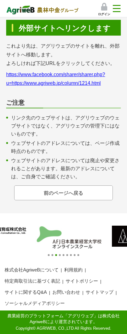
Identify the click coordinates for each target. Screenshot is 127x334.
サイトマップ (99, 292)
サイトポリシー (82, 281)
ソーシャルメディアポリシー (35, 303)
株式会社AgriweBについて (32, 269)
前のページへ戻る (63, 193)
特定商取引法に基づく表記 (32, 281)
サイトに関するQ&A (26, 292)
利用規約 (73, 269)
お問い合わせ (66, 292)
